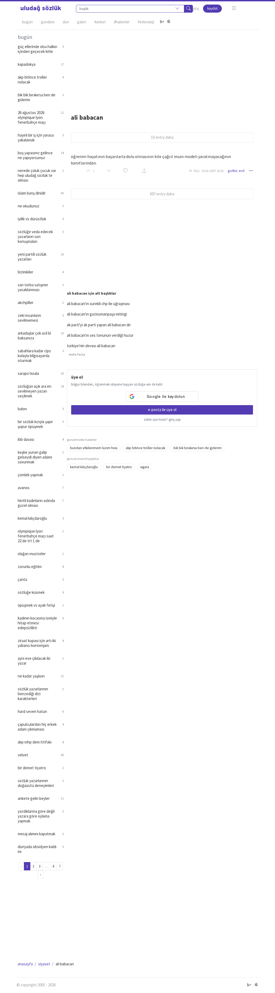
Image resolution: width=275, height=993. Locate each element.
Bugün (27, 21)
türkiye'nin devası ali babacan (91, 345)
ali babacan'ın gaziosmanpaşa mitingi (97, 314)
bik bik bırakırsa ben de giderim (197, 448)
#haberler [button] (122, 21)
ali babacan (87, 117)
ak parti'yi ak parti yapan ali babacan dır (99, 324)
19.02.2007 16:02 (212, 171)
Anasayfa (25, 963)
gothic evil (236, 170)
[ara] (188, 9)
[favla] (125, 171)
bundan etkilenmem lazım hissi (93, 448)
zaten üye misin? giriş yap (162, 419)
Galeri (81, 21)
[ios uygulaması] (168, 22)
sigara (144, 467)
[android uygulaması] (162, 22)
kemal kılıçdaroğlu (84, 467)
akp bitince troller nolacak (145, 448)
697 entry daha (162, 193)
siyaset (44, 963)
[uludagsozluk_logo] (41, 9)
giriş (195, 8)
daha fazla (77, 354)
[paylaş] (144, 170)
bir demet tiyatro (119, 467)
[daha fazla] (234, 8)
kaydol (212, 8)
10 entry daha (162, 137)
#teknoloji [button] (146, 21)
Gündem (48, 21)
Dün (66, 21)
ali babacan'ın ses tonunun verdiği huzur (100, 335)
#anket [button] (100, 21)
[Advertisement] (162, 67)
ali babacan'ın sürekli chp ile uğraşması (98, 303)
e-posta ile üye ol (162, 409)
